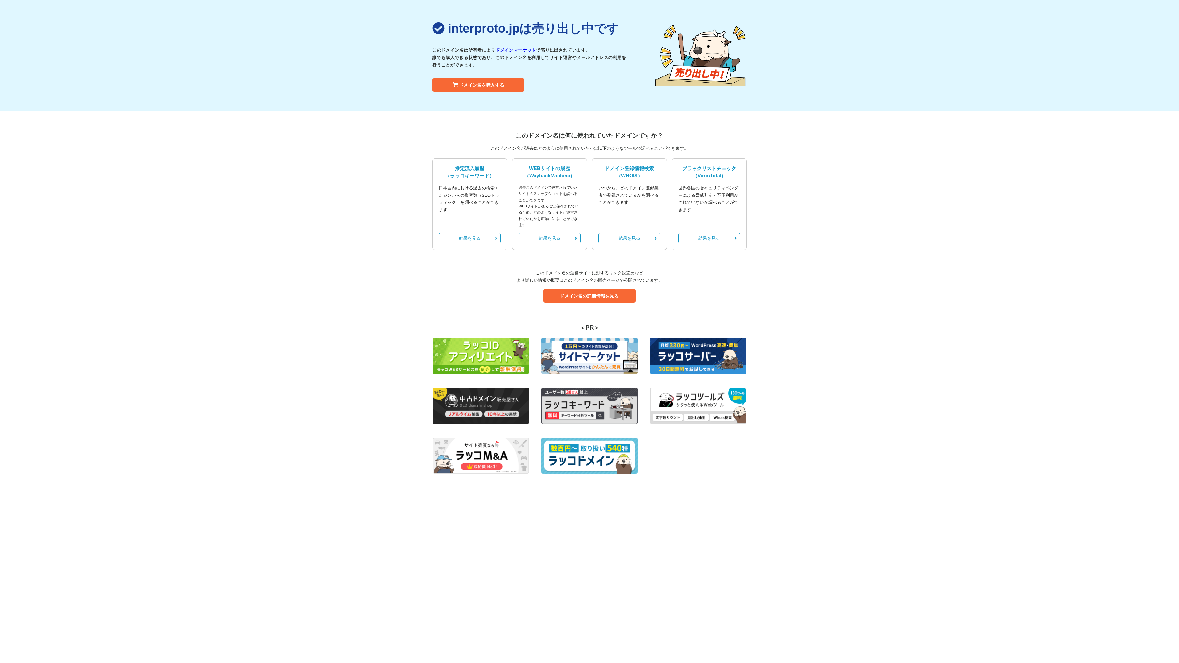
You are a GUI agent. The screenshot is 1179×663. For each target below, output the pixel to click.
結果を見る (470, 238)
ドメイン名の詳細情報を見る (589, 295)
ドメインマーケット (516, 50)
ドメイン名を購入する (481, 85)
